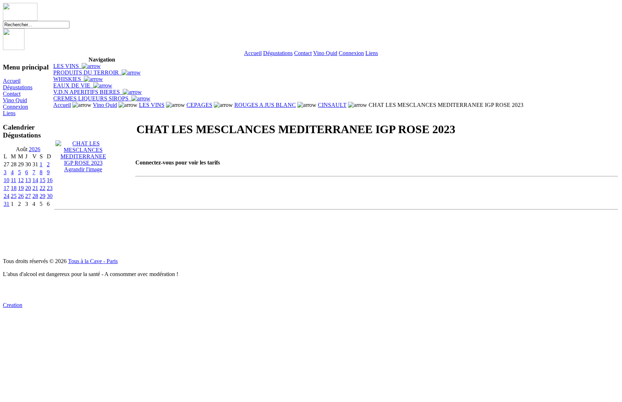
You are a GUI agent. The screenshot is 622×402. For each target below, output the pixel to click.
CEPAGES (199, 105)
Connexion (351, 53)
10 (6, 180)
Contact (303, 53)
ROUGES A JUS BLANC (265, 105)
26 (21, 196)
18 (14, 188)
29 (42, 196)
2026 (34, 149)
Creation (12, 305)
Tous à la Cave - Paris (93, 261)
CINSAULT (332, 105)
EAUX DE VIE (73, 85)
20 (28, 188)
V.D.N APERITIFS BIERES (88, 92)
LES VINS (67, 66)
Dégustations (278, 53)
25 (14, 196)
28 (35, 196)
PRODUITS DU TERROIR (87, 72)
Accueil (253, 53)
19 (21, 188)
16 (50, 180)
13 (28, 180)
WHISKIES (68, 79)
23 (50, 188)
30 (50, 196)
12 (21, 180)
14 (35, 180)
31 (6, 204)
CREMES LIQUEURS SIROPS (92, 98)
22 (42, 188)
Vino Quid (325, 53)
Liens (371, 53)
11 (13, 180)
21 (35, 188)
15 (42, 180)
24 (6, 196)
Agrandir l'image (83, 169)
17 (6, 188)
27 (28, 196)
